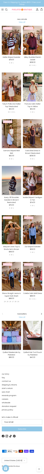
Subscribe (22, 429)
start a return (7, 388)
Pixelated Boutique (13, 466)
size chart (6, 392)
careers (5, 399)
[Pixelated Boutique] (22, 9)
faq (3, 377)
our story (5, 374)
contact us (6, 381)
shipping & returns (9, 385)
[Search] (7, 9)
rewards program (9, 395)
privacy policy (7, 410)
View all (22, 22)
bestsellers (22, 314)
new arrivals (22, 19)
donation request (9, 406)
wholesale (6, 402)
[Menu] (2, 9)
